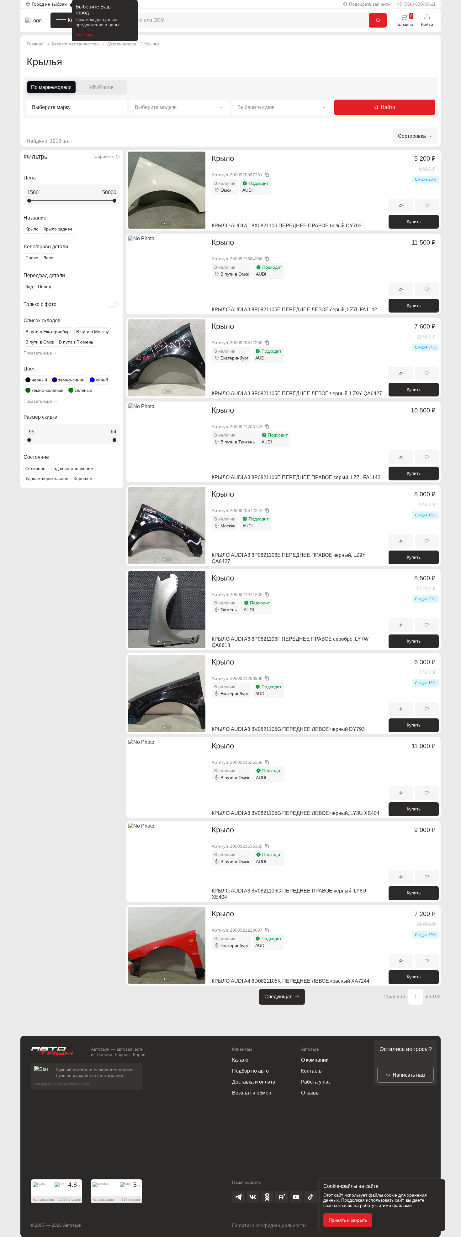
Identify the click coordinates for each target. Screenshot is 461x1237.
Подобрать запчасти (370, 4)
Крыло (223, 158)
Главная (35, 43)
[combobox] (76, 107)
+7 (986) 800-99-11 (416, 4)
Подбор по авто (250, 1071)
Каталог (77, 20)
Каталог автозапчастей (75, 43)
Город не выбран (49, 4)
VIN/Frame (101, 87)
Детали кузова (121, 43)
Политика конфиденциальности (269, 1225)
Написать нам (409, 1075)
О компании (315, 1060)
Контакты (312, 1071)
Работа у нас (316, 1081)
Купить (414, 221)
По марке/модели (51, 87)
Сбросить (104, 156)
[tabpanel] (166, 190)
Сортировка (409, 138)
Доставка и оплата (253, 1081)
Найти (388, 107)
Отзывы (310, 1092)
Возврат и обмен (251, 1092)
